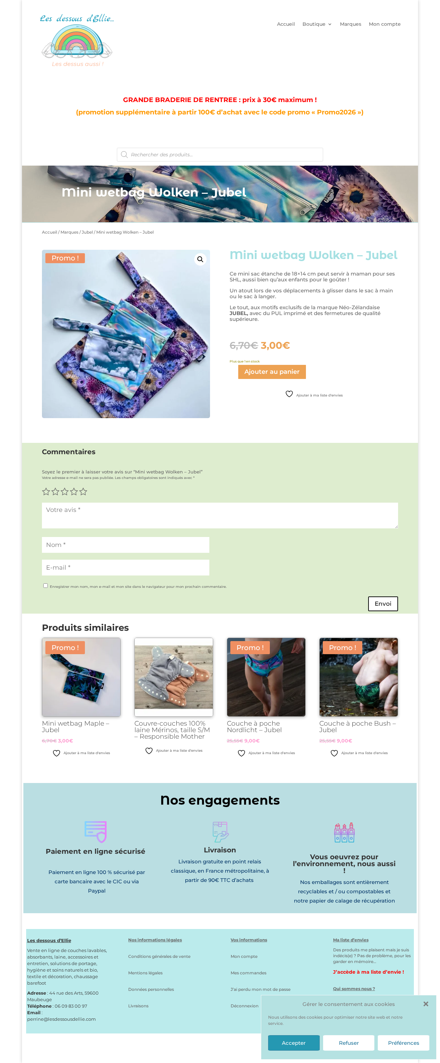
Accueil (286, 24)
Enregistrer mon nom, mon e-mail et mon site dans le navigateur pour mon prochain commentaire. (138, 586)
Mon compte (385, 24)
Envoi (383, 603)
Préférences (403, 1043)
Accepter (294, 1043)
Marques (350, 24)
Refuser (349, 1043)
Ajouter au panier (272, 372)
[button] (425, 1003)
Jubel (87, 232)
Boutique (314, 24)
